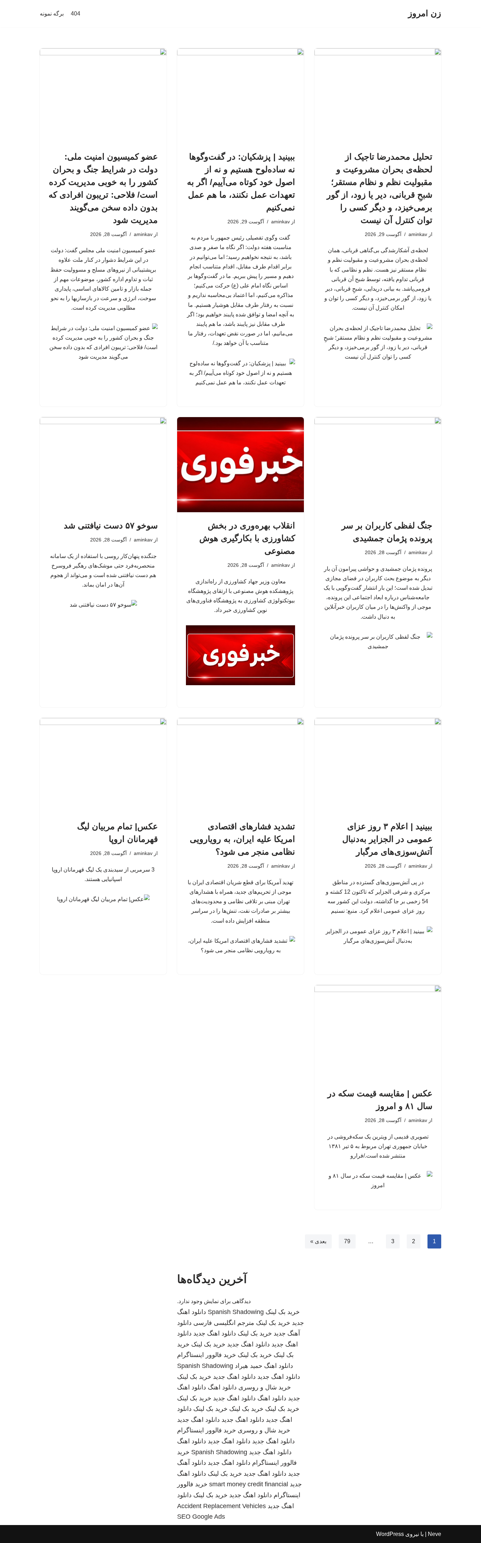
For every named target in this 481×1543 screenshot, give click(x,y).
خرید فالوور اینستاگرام (206, 1354)
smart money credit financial (248, 1484)
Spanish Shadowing (236, 1311)
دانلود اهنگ (278, 1365)
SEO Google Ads (201, 1516)
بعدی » (318, 1241)
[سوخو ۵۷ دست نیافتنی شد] (103, 464)
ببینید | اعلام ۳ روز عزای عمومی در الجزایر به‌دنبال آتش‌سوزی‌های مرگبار (387, 839)
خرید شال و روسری (264, 1387)
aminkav (417, 234)
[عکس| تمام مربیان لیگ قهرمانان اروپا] (103, 765)
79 (347, 1241)
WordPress (390, 1534)
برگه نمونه (52, 14)
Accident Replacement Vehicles (221, 1506)
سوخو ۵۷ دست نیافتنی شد (111, 525)
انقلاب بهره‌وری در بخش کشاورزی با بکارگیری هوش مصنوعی (247, 538)
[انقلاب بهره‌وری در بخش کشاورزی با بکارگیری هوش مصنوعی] (240, 464)
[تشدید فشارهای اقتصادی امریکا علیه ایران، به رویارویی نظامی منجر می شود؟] (240, 765)
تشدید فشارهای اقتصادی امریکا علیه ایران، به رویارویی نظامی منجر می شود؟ (242, 839)
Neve (434, 1534)
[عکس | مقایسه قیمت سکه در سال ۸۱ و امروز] (377, 1032)
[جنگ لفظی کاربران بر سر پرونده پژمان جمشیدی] (377, 464)
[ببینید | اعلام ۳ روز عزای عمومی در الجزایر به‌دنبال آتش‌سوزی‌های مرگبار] (377, 765)
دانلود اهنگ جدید (214, 1333)
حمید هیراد (248, 1365)
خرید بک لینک (283, 1311)
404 (75, 14)
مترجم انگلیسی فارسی (223, 1322)
